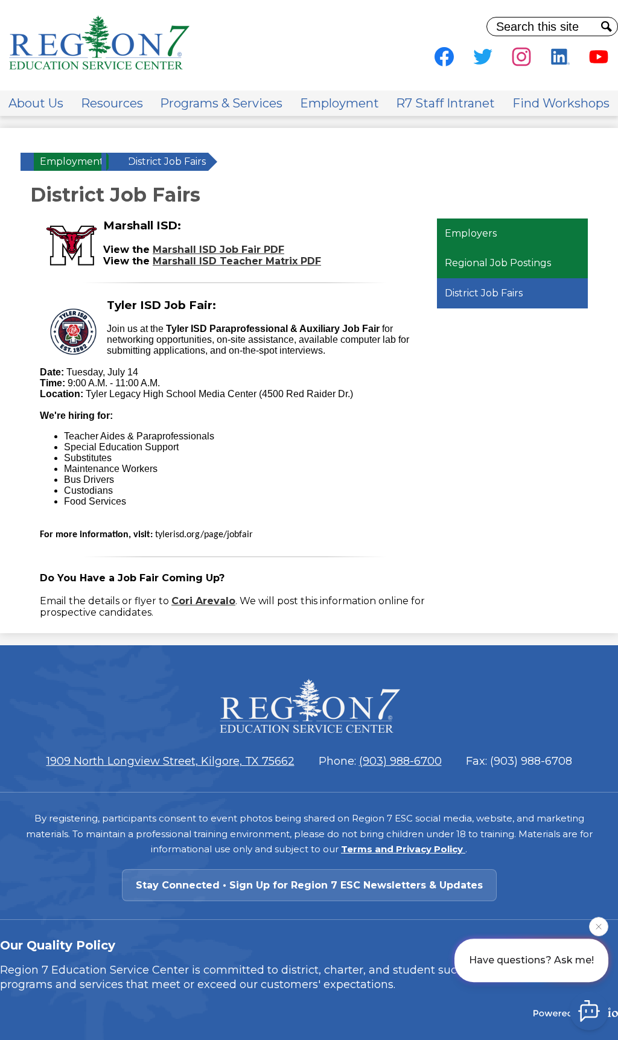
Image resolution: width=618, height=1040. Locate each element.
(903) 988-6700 (400, 761)
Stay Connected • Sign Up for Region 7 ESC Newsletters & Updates (309, 885)
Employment (72, 161)
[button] (35, 103)
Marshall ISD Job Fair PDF (218, 249)
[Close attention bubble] (598, 926)
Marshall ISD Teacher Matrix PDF (237, 261)
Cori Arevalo (203, 601)
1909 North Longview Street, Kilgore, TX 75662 (170, 761)
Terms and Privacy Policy (403, 849)
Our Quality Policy (57, 945)
